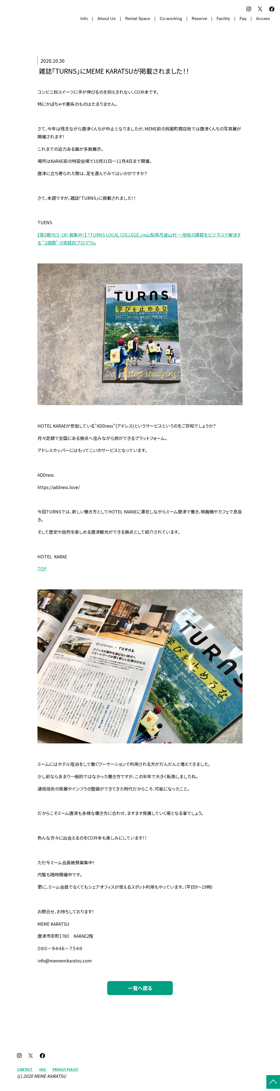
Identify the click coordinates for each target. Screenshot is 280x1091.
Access (263, 19)
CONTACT (25, 1069)
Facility (223, 19)
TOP (41, 568)
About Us (106, 19)
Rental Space (137, 19)
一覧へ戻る (140, 987)
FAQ (42, 1069)
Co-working (171, 19)
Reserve (199, 19)
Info (84, 19)
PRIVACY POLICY (65, 1069)
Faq (243, 19)
